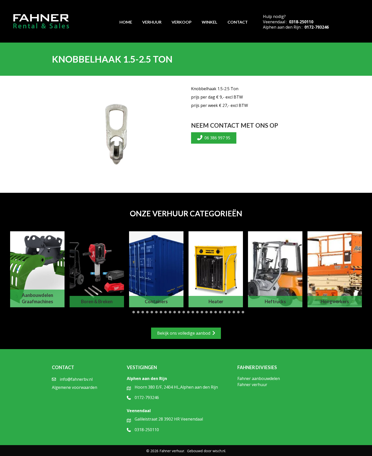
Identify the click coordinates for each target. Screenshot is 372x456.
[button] (129, 312)
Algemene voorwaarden (74, 387)
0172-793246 (316, 27)
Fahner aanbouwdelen (258, 378)
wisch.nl (219, 450)
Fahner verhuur (252, 384)
